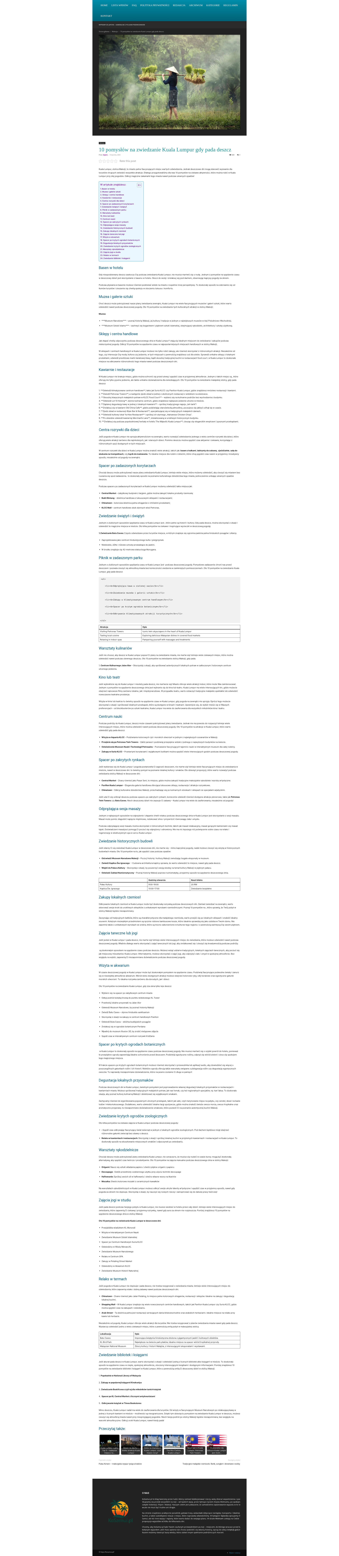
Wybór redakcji (234, 1553)
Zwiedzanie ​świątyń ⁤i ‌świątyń (114, 207)
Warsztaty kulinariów (111, 213)
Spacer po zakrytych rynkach (115, 222)
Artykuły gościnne (235, 1529)
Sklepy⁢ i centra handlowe (113, 195)
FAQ (134, 5)
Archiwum (196, 5)
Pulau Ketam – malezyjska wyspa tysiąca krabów (120, 1464)
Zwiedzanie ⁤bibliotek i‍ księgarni (116, 258)
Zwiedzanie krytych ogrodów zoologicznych (122, 246)
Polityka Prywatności (154, 5)
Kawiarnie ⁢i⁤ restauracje (112, 198)
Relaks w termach (111, 255)
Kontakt (106, 16)
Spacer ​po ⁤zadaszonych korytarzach (118, 204)
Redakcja (179, 5)
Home (104, 5)
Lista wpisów (119, 5)
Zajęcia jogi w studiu (112, 252)
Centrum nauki (109, 219)
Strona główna (104, 31)
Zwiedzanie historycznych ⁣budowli (117, 228)
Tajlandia (225, 1516)
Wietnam (219, 1518)
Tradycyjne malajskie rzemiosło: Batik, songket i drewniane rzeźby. (211, 1464)
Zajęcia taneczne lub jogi (113, 234)
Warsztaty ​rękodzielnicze (113, 249)
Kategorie (213, 5)
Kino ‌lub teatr (109, 216)
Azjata (105, 155)
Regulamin (230, 5)
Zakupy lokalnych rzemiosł (114, 231)
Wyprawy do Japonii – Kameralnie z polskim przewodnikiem (122, 25)
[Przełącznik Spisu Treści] (138, 185)
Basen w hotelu (108, 189)
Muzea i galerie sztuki (111, 192)
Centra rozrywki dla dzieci (113, 201)
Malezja (115, 31)
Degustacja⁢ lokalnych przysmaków (118, 243)
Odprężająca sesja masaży (114, 225)
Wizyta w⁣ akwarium (111, 237)
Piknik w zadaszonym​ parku (114, 210)
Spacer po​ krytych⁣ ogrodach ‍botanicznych (121, 240)
